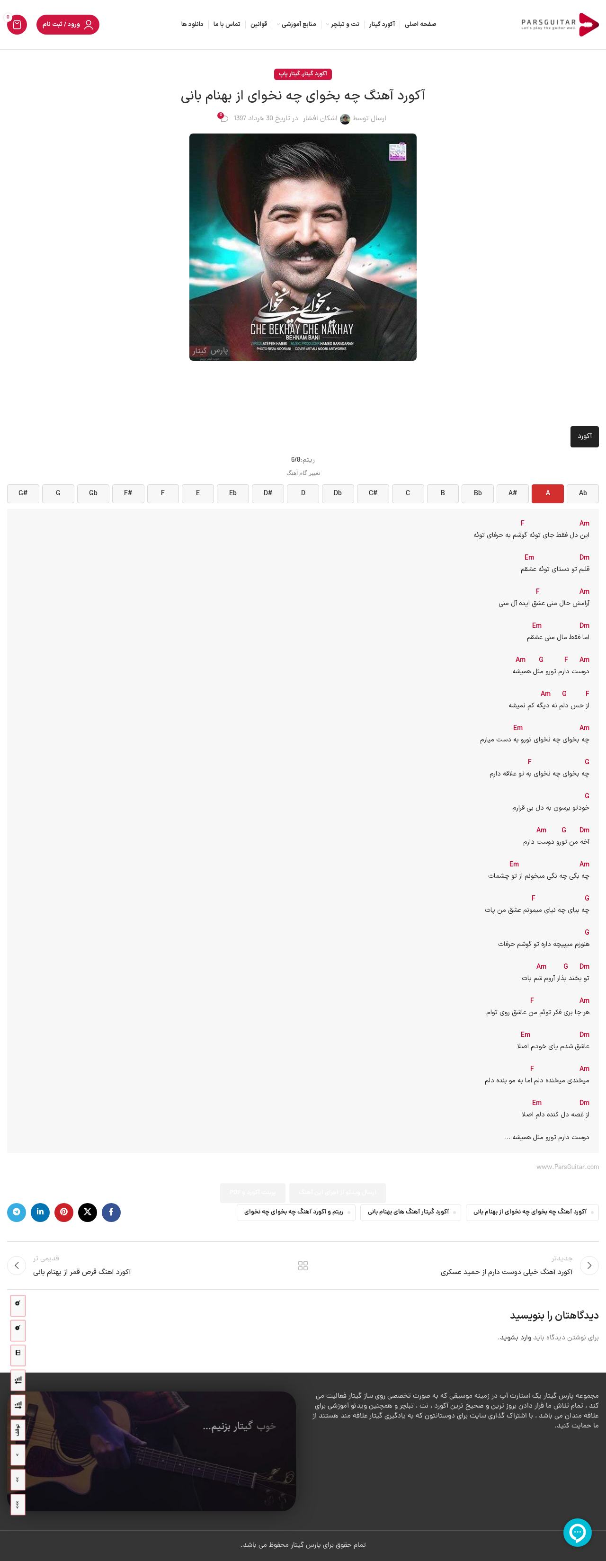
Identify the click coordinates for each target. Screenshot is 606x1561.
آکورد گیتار (315, 74)
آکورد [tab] (585, 436)
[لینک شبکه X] (87, 1212)
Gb (93, 494)
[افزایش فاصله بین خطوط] (18, 1405)
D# (268, 494)
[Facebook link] (111, 1212)
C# (373, 494)
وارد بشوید (515, 1338)
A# (512, 494)
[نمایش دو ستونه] (18, 1355)
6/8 (295, 460)
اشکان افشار (320, 119)
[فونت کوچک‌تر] (18, 1330)
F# (128, 494)
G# (22, 494)
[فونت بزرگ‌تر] (18, 1306)
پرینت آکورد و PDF (253, 1193)
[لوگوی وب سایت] (558, 25)
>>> (18, 1504)
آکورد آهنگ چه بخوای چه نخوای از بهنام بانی (530, 1212)
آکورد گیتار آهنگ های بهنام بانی (408, 1212)
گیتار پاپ (289, 74)
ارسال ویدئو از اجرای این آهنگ (337, 1193)
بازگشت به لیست (303, 1265)
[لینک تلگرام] (16, 1212)
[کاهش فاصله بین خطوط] (18, 1380)
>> (18, 1479)
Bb (478, 494)
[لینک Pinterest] (63, 1212)
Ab (583, 494)
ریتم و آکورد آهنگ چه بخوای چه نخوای (293, 1212)
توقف (18, 1430)
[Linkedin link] (40, 1212)
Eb (233, 494)
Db (338, 494)
